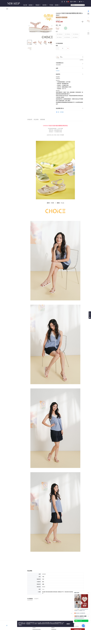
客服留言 (53, 627)
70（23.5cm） (76, 34)
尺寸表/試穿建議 (59, 43)
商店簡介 (34, 627)
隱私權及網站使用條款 (37, 629)
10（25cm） (75, 37)
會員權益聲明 (53, 629)
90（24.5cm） (67, 37)
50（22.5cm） (60, 34)
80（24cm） (59, 37)
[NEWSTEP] (13, 3)
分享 (58, 112)
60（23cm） (67, 34)
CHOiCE (57, 70)
